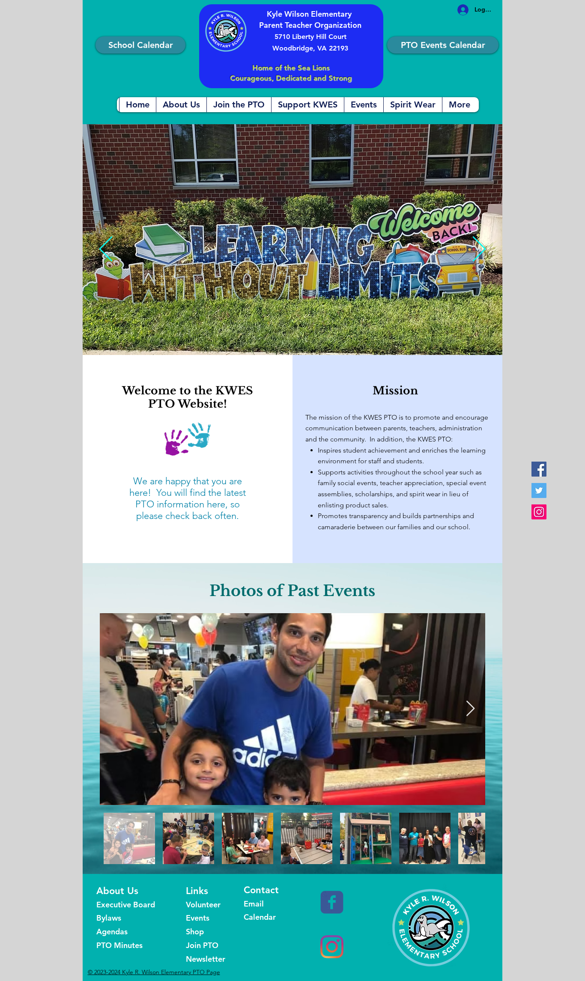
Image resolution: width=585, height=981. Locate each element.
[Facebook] (538, 469)
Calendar (260, 917)
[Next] (479, 249)
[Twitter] (538, 490)
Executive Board (125, 904)
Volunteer (203, 904)
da (119, 931)
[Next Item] (470, 709)
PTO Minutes (119, 945)
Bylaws (109, 918)
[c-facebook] (331, 902)
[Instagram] (538, 511)
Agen (105, 931)
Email (254, 904)
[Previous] (105, 249)
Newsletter (205, 959)
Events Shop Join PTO (202, 931)
